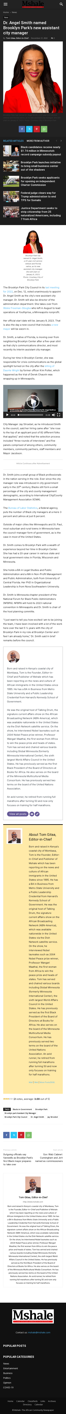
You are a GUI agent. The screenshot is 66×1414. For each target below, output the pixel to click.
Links (43, 1401)
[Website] (37, 814)
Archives (52, 1401)
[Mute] (53, 414)
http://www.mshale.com (33, 1202)
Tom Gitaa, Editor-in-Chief (17, 38)
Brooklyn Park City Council (16, 1117)
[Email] (31, 814)
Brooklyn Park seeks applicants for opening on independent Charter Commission (40, 181)
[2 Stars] (6, 1099)
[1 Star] (4, 1099)
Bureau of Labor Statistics (22, 507)
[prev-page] (56, 141)
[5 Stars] (12, 1099)
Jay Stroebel (53, 1117)
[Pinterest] (36, 129)
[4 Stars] (10, 1099)
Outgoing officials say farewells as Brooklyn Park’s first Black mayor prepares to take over (18, 1159)
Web (36, 1082)
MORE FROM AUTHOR (38, 141)
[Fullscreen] (58, 414)
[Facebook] (22, 129)
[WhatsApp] (44, 129)
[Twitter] (29, 129)
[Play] (7, 414)
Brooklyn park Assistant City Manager (20, 1113)
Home (6, 12)
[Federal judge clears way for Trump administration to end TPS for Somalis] (11, 196)
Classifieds (32, 1401)
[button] (5, 4)
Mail (31, 1082)
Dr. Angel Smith (37, 1117)
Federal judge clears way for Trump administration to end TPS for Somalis (38, 196)
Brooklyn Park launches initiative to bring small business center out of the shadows (41, 166)
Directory (27, 1404)
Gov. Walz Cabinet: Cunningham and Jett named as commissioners (49, 1158)
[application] (33, 401)
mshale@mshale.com (39, 1332)
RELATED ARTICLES (13, 141)
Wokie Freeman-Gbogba (17, 308)
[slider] (30, 415)
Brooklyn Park (41, 1109)
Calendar (20, 1401)
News (14, 12)
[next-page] (61, 141)
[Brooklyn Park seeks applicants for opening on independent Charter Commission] (11, 181)
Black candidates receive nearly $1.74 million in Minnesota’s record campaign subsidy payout (41, 150)
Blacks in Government (22, 1109)
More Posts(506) (47, 1082)
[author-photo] (33, 1192)
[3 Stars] (8, 1099)
